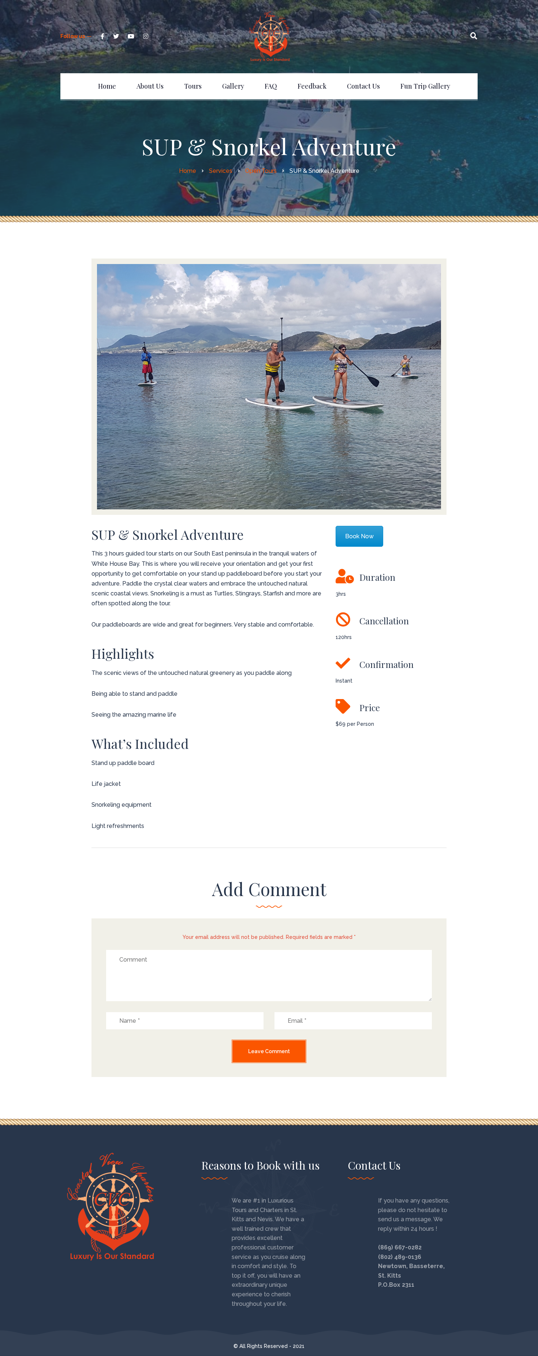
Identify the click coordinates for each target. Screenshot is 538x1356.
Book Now (359, 536)
